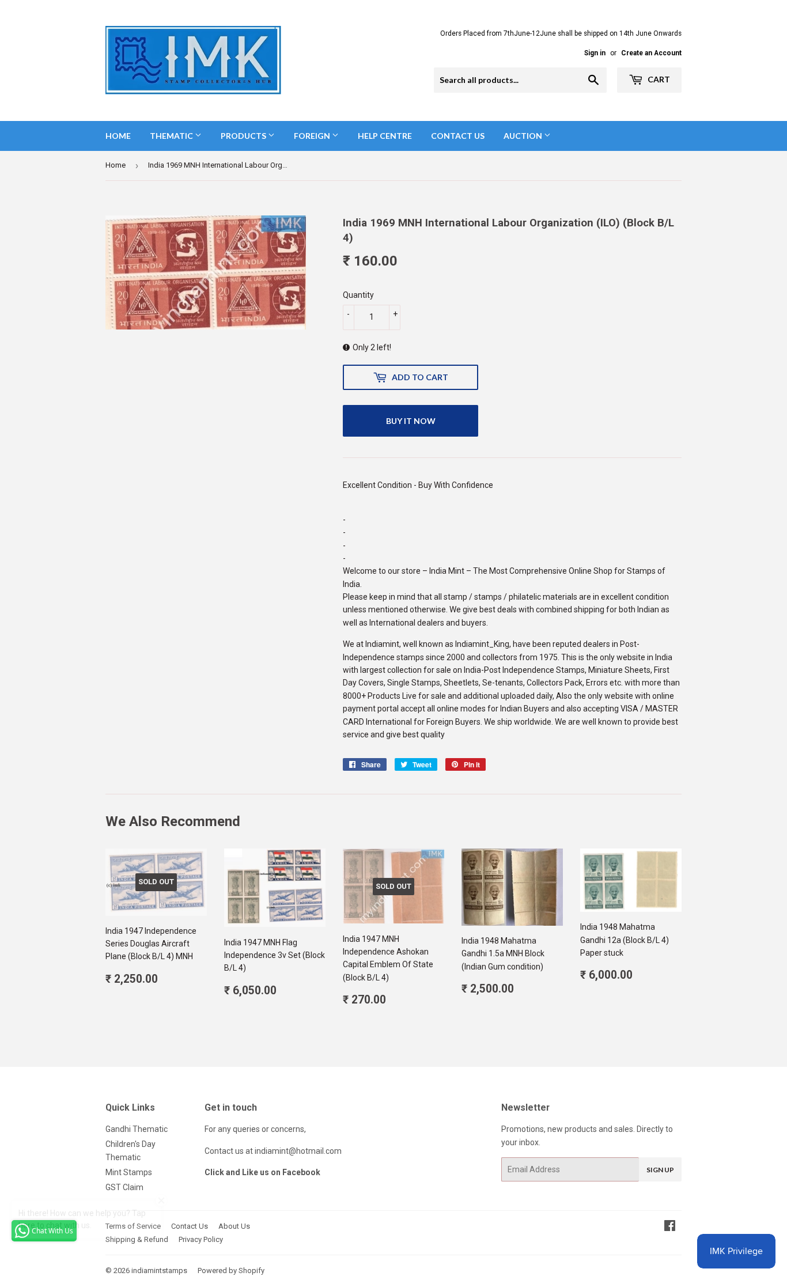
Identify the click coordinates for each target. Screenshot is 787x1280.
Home (118, 136)
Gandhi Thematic (136, 1129)
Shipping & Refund (136, 1239)
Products (244, 136)
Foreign (313, 136)
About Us (234, 1226)
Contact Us (458, 136)
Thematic (172, 136)
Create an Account (651, 53)
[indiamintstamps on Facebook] (670, 1227)
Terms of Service (133, 1226)
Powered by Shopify (231, 1270)
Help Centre (385, 136)
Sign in (595, 53)
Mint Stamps (128, 1172)
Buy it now (411, 421)
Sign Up (660, 1169)
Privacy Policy (201, 1239)
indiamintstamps (159, 1270)
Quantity (358, 295)
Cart (658, 79)
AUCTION (524, 136)
